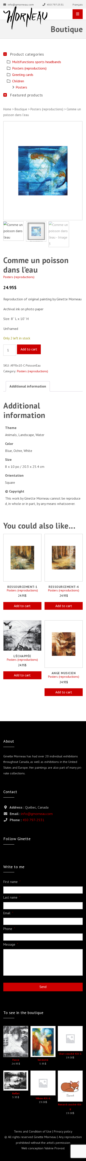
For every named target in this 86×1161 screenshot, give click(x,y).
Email (8, 913)
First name (12, 882)
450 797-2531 (55, 4)
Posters (21, 87)
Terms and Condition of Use (32, 1131)
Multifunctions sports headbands (36, 62)
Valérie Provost (54, 1148)
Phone (9, 929)
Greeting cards (22, 74)
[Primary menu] (78, 14)
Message (10, 944)
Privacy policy (63, 1131)
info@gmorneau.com (20, 4)
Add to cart (29, 349)
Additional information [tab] (27, 386)
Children (18, 81)
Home (7, 109)
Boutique (21, 109)
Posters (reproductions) (46, 109)
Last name (11, 897)
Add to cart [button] (22, 606)
